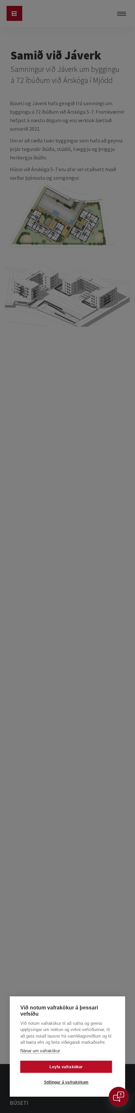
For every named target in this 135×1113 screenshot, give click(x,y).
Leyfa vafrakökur (66, 1067)
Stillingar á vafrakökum (66, 1082)
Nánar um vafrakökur (40, 1050)
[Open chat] (118, 1096)
